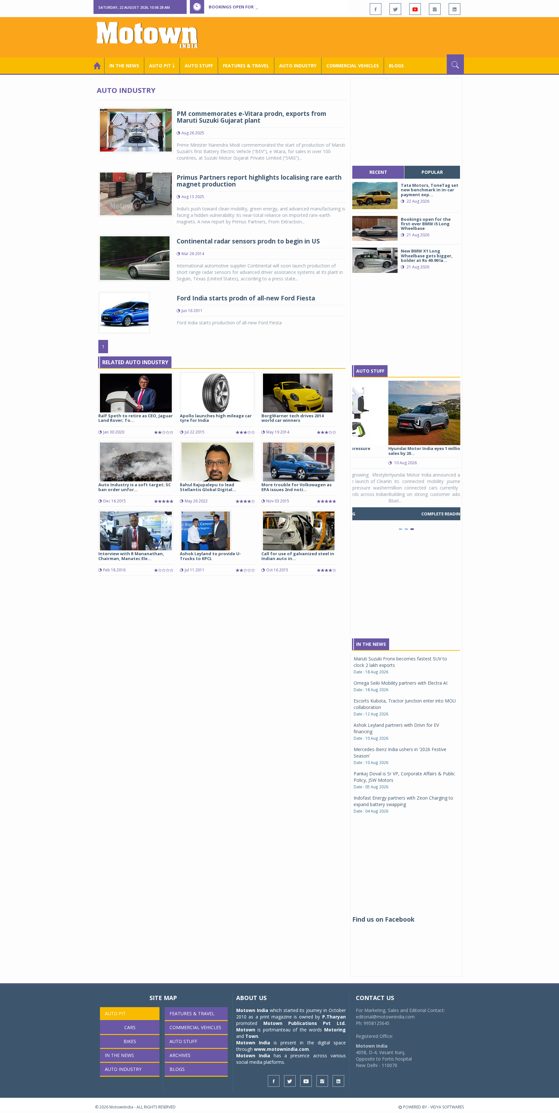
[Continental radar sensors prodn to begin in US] (134, 257)
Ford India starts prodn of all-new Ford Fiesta (246, 298)
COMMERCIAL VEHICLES (352, 65)
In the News (124, 65)
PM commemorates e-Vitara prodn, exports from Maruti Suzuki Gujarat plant (251, 117)
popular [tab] (432, 172)
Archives (180, 1055)
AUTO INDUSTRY (297, 65)
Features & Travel (246, 65)
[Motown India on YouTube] (415, 9)
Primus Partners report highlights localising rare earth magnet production (259, 180)
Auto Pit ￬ (162, 65)
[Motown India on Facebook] (375, 9)
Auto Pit (115, 1013)
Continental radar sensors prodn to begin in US (248, 241)
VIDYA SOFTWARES (447, 1107)
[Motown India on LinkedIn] (454, 9)
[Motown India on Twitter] (395, 9)
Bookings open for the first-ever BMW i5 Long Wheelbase (276, 7)
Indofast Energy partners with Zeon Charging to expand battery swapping (403, 801)
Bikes (130, 1041)
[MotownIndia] (151, 35)
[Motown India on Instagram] (435, 9)
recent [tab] (378, 172)
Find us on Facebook (383, 919)
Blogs (396, 65)
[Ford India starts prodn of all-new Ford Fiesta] (124, 312)
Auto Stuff (199, 65)
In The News (371, 644)
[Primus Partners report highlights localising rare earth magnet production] (135, 193)
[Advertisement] (346, 36)
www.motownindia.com (281, 1049)
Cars (130, 1027)
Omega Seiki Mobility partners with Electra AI (400, 683)
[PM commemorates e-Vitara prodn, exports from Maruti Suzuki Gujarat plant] (135, 130)
